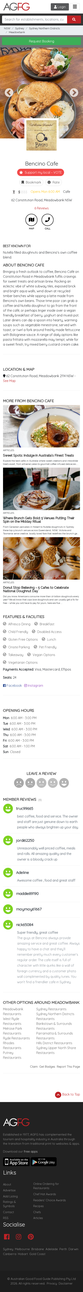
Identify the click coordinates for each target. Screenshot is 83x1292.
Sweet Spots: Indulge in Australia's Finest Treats (38, 455)
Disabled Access (49, 632)
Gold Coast (37, 1254)
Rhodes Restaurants (12, 1045)
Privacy (52, 1283)
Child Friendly (18, 632)
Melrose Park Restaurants (12, 1030)
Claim (34, 1066)
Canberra (9, 1254)
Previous (9, 93)
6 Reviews (41, 208)
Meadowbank (17, 32)
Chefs (37, 1212)
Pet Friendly (47, 647)
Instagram (35, 685)
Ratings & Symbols (9, 1204)
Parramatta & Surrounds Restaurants (54, 1035)
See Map (9, 381)
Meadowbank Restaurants (13, 1011)
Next (74, 93)
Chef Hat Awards (44, 1194)
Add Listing (10, 1196)
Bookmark (33, 182)
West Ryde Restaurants (12, 1021)
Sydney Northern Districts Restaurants (55, 1016)
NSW (7, 28)
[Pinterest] (32, 1237)
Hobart (23, 1254)
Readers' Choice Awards (49, 1200)
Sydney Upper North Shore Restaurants (56, 1050)
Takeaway (15, 655)
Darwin (73, 1249)
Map (31, 220)
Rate (56, 182)
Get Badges (47, 1066)
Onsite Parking (19, 647)
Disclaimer (66, 1283)
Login (61, 7)
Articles (38, 1218)
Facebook (14, 685)
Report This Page (68, 1066)
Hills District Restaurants (54, 1043)
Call (48, 220)
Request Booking (41, 41)
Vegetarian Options (23, 662)
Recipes (38, 1206)
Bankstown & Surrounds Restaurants (54, 1026)
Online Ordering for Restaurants (46, 1186)
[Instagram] (19, 1237)
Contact (8, 1212)
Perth (63, 1249)
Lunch (51, 639)
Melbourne (22, 1249)
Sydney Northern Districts (44, 28)
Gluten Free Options (23, 639)
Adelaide (52, 1249)
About (7, 1184)
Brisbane (37, 1249)
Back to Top (70, 1094)
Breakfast (47, 624)
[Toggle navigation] (75, 6)
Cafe (66, 192)
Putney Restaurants (12, 1055)
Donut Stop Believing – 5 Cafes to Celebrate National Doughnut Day (36, 589)
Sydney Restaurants (51, 1009)
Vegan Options (44, 655)
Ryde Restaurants (16, 1038)
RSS (5, 1218)
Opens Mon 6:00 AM (45, 192)
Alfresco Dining (19, 624)
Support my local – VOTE (43, 172)
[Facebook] (7, 1237)
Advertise (9, 1190)
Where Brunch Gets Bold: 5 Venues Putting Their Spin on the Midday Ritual (38, 519)
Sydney (19, 28)
